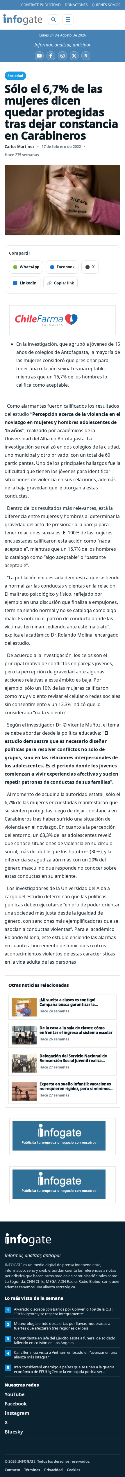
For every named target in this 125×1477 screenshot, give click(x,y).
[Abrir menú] (68, 19)
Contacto (12, 1469)
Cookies (73, 1469)
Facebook (16, 1403)
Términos (32, 1469)
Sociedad (15, 75)
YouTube (14, 1394)
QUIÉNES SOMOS (106, 4)
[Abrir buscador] (53, 19)
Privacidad (53, 1469)
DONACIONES (76, 4)
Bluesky (14, 1432)
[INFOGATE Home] (22, 20)
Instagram (17, 1413)
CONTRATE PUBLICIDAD (41, 4)
